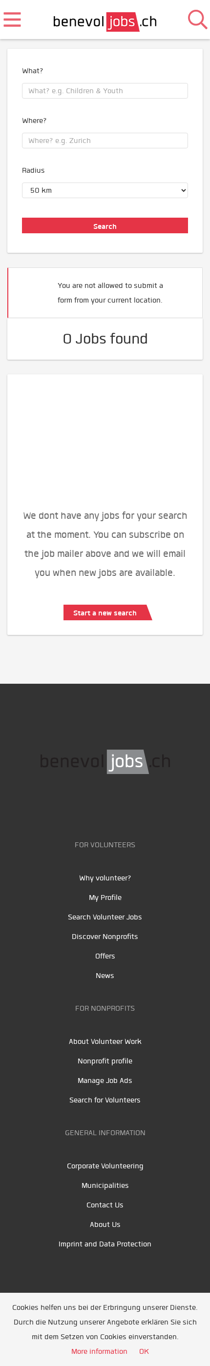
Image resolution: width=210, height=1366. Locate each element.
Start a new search (105, 613)
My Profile (105, 897)
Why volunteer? (105, 878)
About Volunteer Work (105, 1041)
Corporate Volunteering (105, 1166)
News (105, 975)
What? (32, 70)
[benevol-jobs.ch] (105, 19)
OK (144, 1351)
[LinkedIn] (118, 804)
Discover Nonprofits (105, 936)
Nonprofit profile (105, 1061)
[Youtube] (96, 804)
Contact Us (105, 1205)
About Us (105, 1224)
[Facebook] (74, 804)
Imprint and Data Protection (105, 1244)
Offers (105, 956)
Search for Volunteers (105, 1100)
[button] (180, 289)
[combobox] (105, 91)
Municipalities (105, 1185)
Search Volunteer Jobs (105, 917)
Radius (33, 170)
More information (99, 1351)
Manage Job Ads (105, 1080)
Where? (34, 120)
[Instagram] (138, 804)
